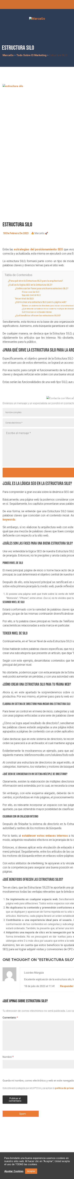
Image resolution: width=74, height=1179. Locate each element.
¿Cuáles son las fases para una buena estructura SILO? (41, 288)
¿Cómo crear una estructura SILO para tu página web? (40, 302)
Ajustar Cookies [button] (13, 1171)
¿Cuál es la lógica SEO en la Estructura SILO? (30, 284)
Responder (66, 986)
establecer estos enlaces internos (45, 835)
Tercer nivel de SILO (24, 298)
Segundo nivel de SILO (31, 295)
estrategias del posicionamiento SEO (38, 249)
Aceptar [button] (31, 1171)
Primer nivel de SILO (30, 292)
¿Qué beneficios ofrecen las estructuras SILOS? (38, 315)
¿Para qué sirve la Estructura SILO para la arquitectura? (35, 280)
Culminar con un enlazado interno (36, 312)
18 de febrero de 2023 (16, 233)
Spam (22, 1113)
